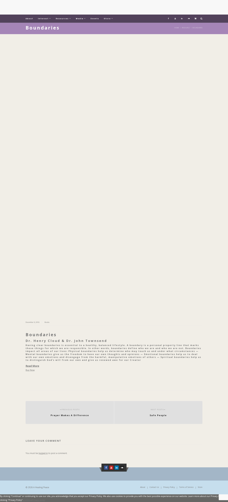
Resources (62, 18)
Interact (43, 18)
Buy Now (30, 370)
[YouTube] (175, 18)
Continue (27, 500)
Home (176, 28)
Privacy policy (38, 500)
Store (107, 18)
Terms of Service (186, 487)
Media (79, 18)
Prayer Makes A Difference (70, 412)
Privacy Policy (169, 487)
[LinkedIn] (181, 18)
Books (47, 322)
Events (95, 18)
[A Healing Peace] (45, 7)
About (29, 18)
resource (186, 28)
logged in (43, 453)
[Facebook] (168, 18)
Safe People (158, 412)
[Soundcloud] (188, 18)
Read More (32, 366)
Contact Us (154, 487)
